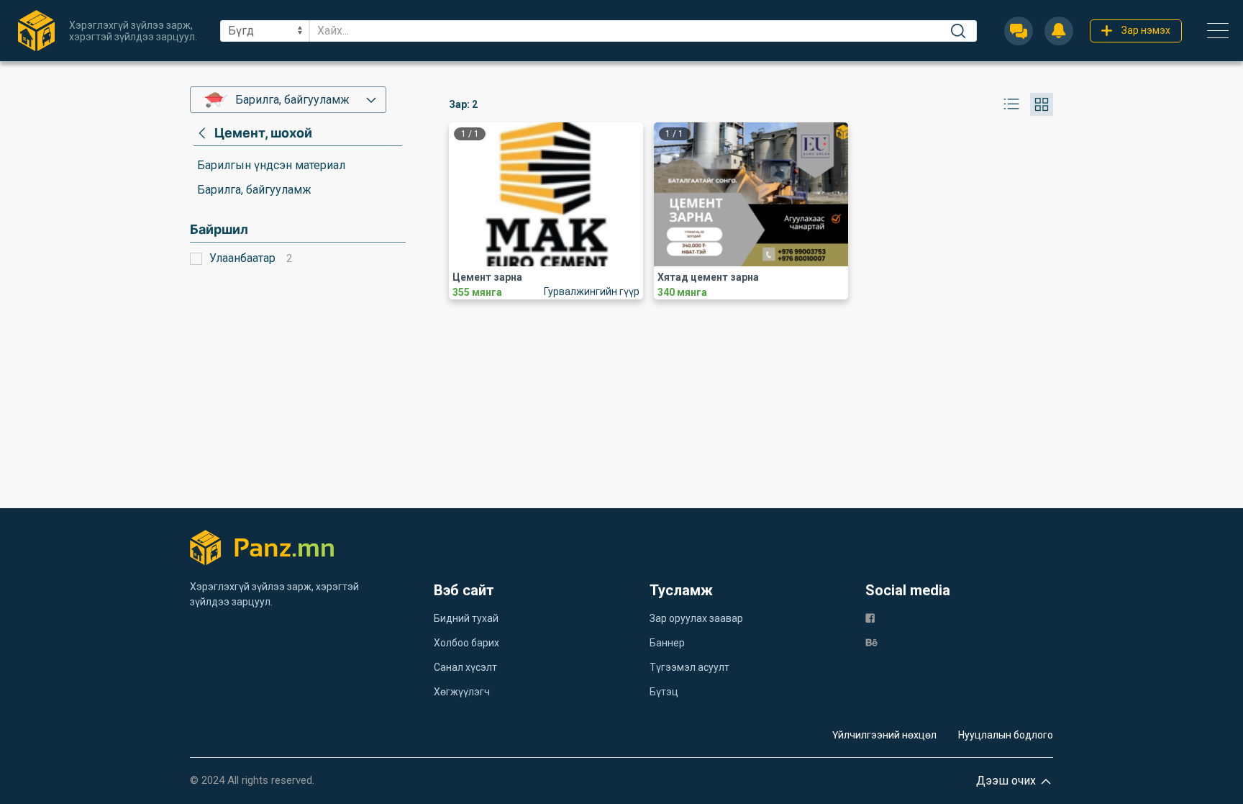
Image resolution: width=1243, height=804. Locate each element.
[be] (871, 641)
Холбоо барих (466, 643)
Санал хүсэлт (465, 667)
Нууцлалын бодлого (1005, 735)
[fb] (870, 617)
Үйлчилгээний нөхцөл (884, 735)
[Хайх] (958, 31)
